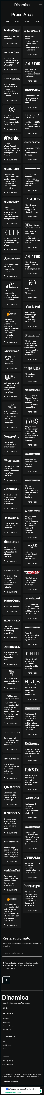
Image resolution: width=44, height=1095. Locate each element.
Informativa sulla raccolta (12, 1092)
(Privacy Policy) (9, 968)
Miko (4, 1041)
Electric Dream (8, 1026)
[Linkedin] (7, 1008)
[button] (40, 4)
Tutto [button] (7, 21)
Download (6, 1022)
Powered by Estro (10, 1082)
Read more (12, 43)
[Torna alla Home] (22, 4)
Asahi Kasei (6, 1045)
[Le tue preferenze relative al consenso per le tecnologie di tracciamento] (40, 1091)
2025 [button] (37, 21)
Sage (4, 1049)
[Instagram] (3, 1008)
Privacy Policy (7, 1061)
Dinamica (6, 1018)
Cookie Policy (7, 1064)
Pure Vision (6, 1029)
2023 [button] (17, 21)
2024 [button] (27, 21)
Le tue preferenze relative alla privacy (22, 1089)
